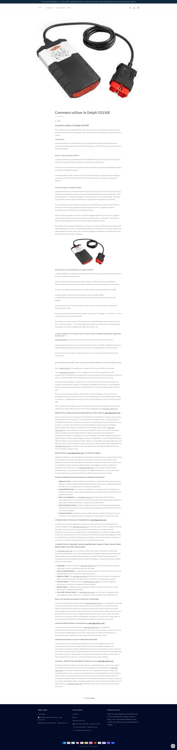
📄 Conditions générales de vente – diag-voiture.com (50, 718)
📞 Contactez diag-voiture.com (82, 730)
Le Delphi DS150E (61, 340)
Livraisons (76, 714)
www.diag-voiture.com (66, 372)
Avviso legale (42, 714)
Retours (75, 717)
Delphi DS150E (64, 368)
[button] (130, 8)
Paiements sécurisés (79, 720)
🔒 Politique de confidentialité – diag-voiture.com (53, 723)
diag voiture (85, 746)
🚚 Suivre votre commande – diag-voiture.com (86, 724)
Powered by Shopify (93, 746)
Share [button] (59, 121)
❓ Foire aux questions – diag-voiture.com (85, 727)
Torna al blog (90, 698)
